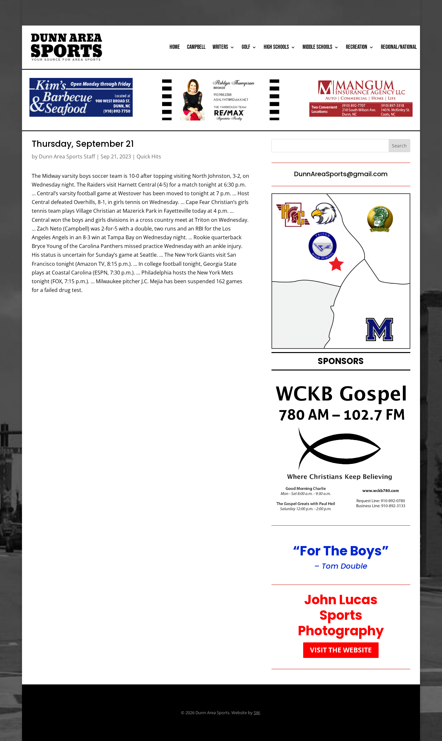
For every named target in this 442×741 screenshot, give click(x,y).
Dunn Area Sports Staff (67, 156)
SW (257, 712)
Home (175, 47)
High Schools (276, 47)
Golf (246, 47)
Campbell (196, 47)
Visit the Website (341, 649)
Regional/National (399, 47)
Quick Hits (149, 156)
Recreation (356, 47)
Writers (220, 47)
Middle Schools (317, 47)
